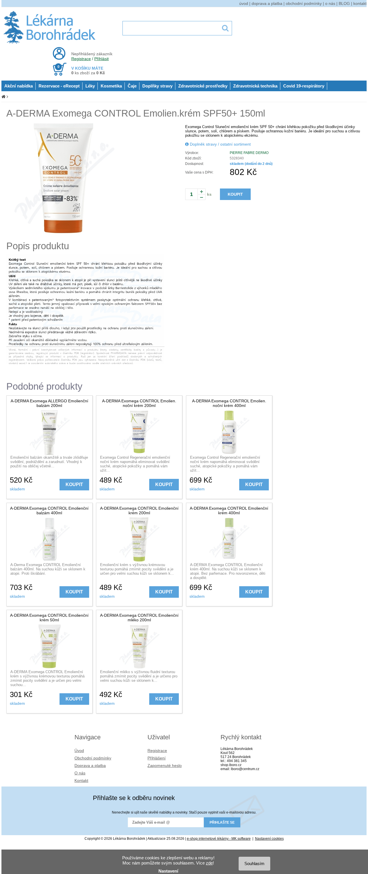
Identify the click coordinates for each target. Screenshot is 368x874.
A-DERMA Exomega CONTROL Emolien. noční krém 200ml (139, 403)
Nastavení (168, 871)
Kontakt (81, 780)
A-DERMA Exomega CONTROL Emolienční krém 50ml (49, 617)
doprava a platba (267, 3)
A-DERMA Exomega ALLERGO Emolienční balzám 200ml (49, 403)
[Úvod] (3, 96)
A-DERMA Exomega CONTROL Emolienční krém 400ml (229, 510)
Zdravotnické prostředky (202, 85)
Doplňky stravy (157, 85)
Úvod (79, 750)
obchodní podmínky (304, 3)
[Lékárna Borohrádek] (50, 44)
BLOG (344, 3)
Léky (90, 85)
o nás (330, 3)
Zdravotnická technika (255, 85)
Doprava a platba (90, 765)
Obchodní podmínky (92, 758)
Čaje (132, 85)
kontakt (360, 3)
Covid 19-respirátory (303, 85)
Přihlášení (156, 758)
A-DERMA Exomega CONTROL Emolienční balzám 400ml (49, 510)
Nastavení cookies (269, 839)
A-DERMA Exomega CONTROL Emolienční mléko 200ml (139, 617)
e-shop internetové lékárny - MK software (219, 839)
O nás (79, 773)
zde (209, 862)
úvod (243, 3)
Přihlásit (101, 58)
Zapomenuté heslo (164, 765)
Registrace (81, 58)
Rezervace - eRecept (59, 85)
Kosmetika (111, 85)
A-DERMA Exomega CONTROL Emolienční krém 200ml (139, 510)
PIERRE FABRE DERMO (249, 153)
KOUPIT (235, 194)
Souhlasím (254, 863)
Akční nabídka (18, 85)
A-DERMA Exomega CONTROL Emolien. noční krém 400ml (229, 403)
